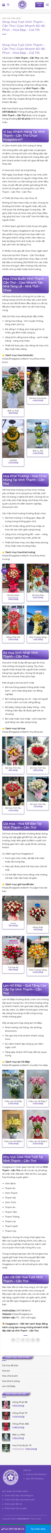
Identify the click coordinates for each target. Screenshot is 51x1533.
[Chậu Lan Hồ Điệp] (13, 1084)
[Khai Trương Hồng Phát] (38, 951)
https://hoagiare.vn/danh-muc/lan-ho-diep (25, 1065)
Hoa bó (6, 1370)
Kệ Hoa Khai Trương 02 (38, 595)
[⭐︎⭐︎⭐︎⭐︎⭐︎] (13, 908)
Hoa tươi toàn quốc (11, 18)
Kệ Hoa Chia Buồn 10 (38, 398)
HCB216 (13, 460)
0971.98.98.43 (40, 1474)
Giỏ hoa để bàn (10, 1365)
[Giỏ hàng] (3, 5)
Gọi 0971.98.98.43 (14, 1529)
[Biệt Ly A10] (38, 433)
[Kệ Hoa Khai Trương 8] (13, 578)
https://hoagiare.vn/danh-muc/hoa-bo (22, 732)
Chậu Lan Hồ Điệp (13, 1101)
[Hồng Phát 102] (13, 620)
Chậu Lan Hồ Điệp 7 (37, 1101)
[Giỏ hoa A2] (13, 950)
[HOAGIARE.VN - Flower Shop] (22, 4)
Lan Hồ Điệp (8, 1386)
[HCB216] (13, 438)
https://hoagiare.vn (22, 1314)
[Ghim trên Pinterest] (33, 1340)
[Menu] (47, 4)
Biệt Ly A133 (13, 411)
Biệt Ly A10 (38, 451)
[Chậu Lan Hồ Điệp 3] (13, 1124)
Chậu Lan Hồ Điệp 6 (37, 1141)
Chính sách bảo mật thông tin (19, 1495)
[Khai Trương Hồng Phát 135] (38, 620)
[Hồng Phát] (38, 910)
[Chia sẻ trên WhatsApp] (13, 1340)
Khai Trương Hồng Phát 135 (38, 637)
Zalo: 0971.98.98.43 (35, 1478)
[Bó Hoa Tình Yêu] (13, 751)
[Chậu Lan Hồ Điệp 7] (38, 1084)
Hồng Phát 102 (13, 637)
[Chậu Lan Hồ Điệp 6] (38, 1124)
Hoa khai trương (11, 1381)
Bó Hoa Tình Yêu (13, 768)
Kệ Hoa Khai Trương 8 (13, 595)
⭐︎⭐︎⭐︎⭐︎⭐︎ (13, 923)
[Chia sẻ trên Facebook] (18, 1340)
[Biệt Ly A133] (13, 387)
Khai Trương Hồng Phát (38, 970)
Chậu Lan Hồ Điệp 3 (13, 1141)
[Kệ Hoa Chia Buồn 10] (38, 381)
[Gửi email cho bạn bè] (28, 1340)
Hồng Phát (38, 927)
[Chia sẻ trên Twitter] (23, 1340)
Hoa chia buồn (10, 1376)
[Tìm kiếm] (8, 4)
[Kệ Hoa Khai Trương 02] (38, 578)
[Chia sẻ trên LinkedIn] (37, 1340)
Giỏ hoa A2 (13, 967)
